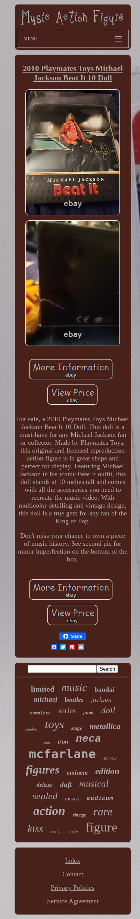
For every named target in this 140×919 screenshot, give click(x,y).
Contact (72, 874)
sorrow (109, 758)
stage (76, 728)
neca (88, 739)
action (49, 811)
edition (107, 771)
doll (108, 710)
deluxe (45, 785)
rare (102, 811)
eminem (77, 772)
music (74, 687)
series (67, 710)
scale (73, 831)
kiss (35, 828)
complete (40, 713)
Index (72, 860)
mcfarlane (62, 754)
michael (45, 699)
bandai (104, 689)
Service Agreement (73, 901)
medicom (100, 798)
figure (101, 827)
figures (42, 769)
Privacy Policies (72, 887)
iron (63, 741)
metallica (105, 726)
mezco (72, 799)
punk (88, 712)
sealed (44, 796)
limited (42, 689)
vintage (79, 815)
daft (66, 784)
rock (55, 831)
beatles (74, 699)
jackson (101, 699)
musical (94, 783)
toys (54, 724)
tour (47, 743)
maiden (31, 729)
